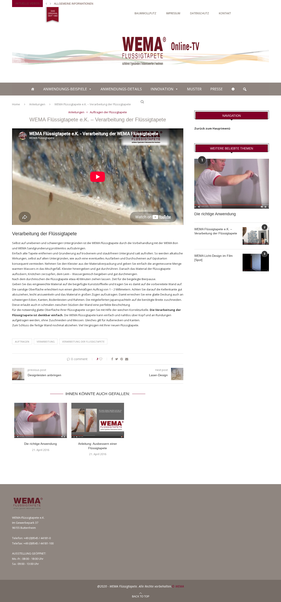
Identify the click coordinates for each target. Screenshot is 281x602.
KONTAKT (225, 13)
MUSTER (194, 89)
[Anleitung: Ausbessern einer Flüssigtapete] (97, 420)
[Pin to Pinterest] (121, 359)
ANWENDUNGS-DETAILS (121, 89)
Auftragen (22, 341)
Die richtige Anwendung (40, 443)
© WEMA (178, 586)
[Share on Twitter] (116, 359)
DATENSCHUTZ (199, 13)
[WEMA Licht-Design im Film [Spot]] (256, 262)
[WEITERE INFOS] (233, 89)
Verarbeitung (46, 341)
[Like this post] (103, 359)
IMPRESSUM (173, 13)
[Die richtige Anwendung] (40, 420)
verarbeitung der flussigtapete (83, 341)
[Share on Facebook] (112, 359)
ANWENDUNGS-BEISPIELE (65, 89)
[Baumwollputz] (33, 89)
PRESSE (216, 89)
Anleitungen (76, 112)
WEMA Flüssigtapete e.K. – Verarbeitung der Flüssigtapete (215, 231)
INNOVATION (162, 89)
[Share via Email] (126, 359)
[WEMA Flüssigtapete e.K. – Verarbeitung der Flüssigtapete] (256, 236)
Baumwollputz (145, 13)
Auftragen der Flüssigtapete (108, 112)
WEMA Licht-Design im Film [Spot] (213, 258)
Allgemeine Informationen (73, 3)
